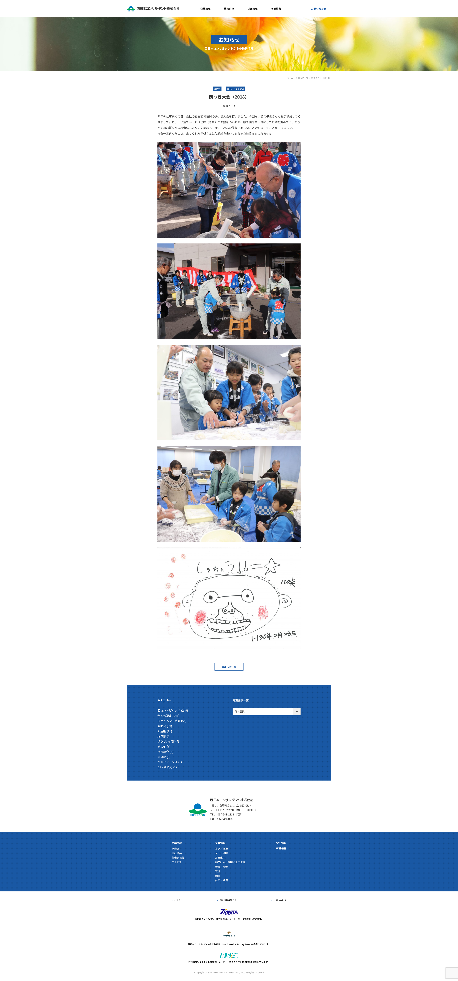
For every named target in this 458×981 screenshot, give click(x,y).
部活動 (161, 731)
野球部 (161, 736)
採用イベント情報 (168, 721)
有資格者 (276, 8)
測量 (217, 875)
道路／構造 (221, 848)
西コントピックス (168, 710)
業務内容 (229, 8)
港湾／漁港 (221, 866)
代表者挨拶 (178, 857)
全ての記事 (164, 715)
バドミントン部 (167, 762)
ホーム (290, 77)
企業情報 (206, 8)
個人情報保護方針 (228, 900)
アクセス (177, 862)
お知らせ (178, 900)
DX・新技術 (164, 767)
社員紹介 (163, 752)
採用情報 (253, 8)
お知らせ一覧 (302, 77)
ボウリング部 (166, 741)
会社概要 (177, 853)
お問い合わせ (318, 8)
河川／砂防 (221, 853)
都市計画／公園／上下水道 (230, 862)
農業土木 (220, 857)
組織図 (175, 848)
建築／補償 (221, 880)
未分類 (161, 757)
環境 (217, 871)
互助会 (161, 726)
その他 (161, 746)
